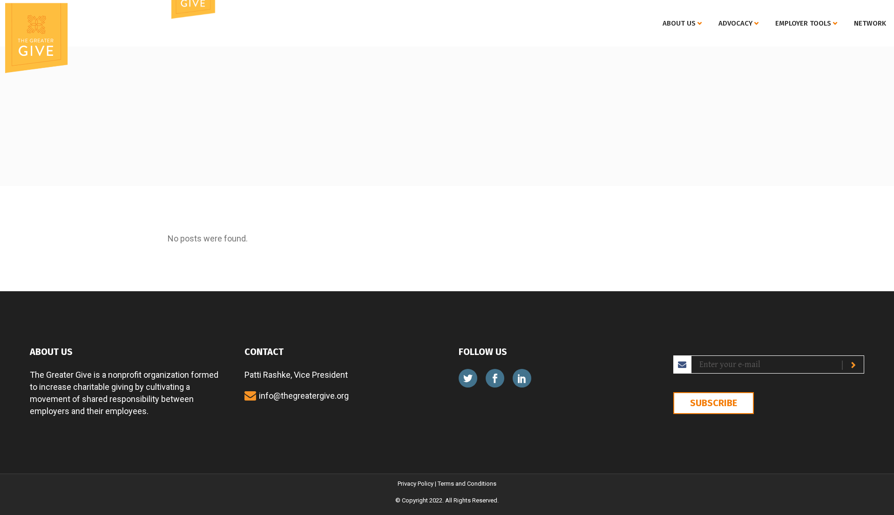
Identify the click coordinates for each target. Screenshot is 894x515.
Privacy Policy (415, 483)
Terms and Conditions (467, 483)
